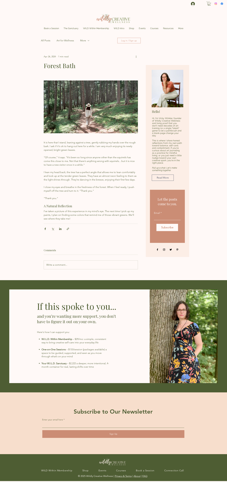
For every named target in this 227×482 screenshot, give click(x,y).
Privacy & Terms (123, 476)
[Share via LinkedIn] (60, 228)
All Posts (45, 40)
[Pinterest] (177, 249)
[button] (209, 4)
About (137, 476)
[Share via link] (67, 228)
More (83, 40)
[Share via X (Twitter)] (52, 228)
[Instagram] (215, 3)
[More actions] (136, 57)
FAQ (144, 476)
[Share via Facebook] (45, 228)
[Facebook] (221, 3)
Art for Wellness (65, 40)
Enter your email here (52, 420)
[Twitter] (170, 249)
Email (157, 213)
